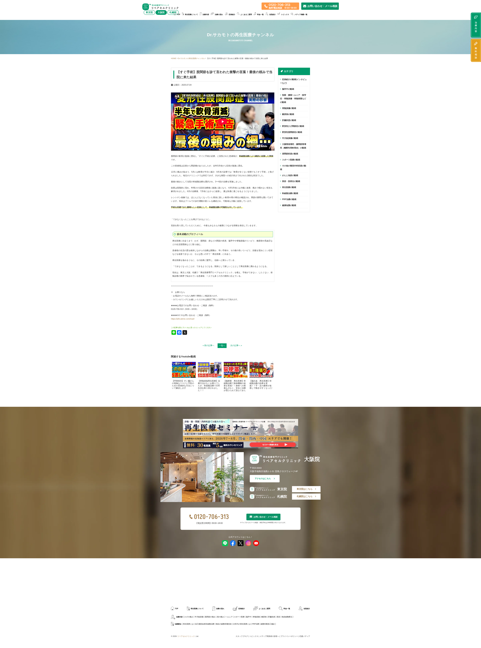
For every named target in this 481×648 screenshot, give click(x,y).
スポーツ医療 (239, 617)
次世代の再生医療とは (242, 624)
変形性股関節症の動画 (292, 132)
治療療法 (178, 624)
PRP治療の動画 (289, 199)
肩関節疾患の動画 (290, 154)
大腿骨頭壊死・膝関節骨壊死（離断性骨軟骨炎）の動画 (293, 146)
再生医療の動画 (289, 187)
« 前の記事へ (208, 345)
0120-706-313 (211, 517)
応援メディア (304, 636)
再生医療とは (188, 624)
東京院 (149, 12)
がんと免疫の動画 (290, 175)
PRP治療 (255, 624)
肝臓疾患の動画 (289, 120)
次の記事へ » (236, 345)
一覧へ (222, 345)
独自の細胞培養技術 (224, 624)
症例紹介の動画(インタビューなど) (293, 81)
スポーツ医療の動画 (291, 160)
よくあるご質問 (246, 14)
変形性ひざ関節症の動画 (293, 126)
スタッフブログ (242, 636)
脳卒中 (248, 617)
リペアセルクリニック (186, 636)
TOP (178, 14)
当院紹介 (307, 609)
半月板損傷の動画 (290, 138)
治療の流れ (219, 14)
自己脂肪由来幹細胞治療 (204, 624)
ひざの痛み (188, 617)
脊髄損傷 (256, 617)
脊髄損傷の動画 (289, 108)
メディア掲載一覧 (300, 14)
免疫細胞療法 (287, 617)
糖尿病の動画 (288, 114)
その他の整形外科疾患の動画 (293, 167)
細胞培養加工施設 (268, 624)
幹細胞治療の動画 (290, 193)
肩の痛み (220, 617)
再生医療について (191, 14)
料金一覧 (260, 14)
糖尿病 (264, 617)
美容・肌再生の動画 (291, 181)
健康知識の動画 (289, 205)
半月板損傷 (199, 617)
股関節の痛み (210, 617)
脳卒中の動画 (288, 89)
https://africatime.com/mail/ (182, 319)
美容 (278, 617)
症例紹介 (232, 14)
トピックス (285, 14)
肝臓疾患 (271, 617)
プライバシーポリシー (289, 636)
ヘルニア (228, 617)
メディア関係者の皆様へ (269, 636)
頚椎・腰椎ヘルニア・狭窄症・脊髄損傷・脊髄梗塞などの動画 (293, 98)
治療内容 (206, 14)
